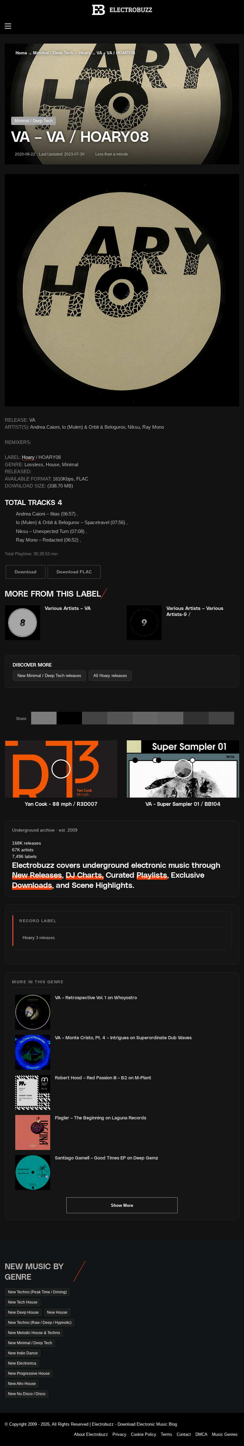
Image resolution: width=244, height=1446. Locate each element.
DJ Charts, (85, 874)
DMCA (201, 1434)
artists (22, 849)
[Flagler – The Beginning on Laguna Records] (32, 1132)
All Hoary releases (110, 675)
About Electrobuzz (91, 1434)
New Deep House (23, 1312)
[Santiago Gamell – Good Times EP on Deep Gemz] (32, 1172)
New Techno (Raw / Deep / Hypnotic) (39, 1322)
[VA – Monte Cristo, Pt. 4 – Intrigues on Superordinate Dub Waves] (32, 1052)
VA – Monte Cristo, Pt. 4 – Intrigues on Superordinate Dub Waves (123, 1037)
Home (20, 53)
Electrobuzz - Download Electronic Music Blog (134, 1424)
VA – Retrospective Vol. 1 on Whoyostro (96, 997)
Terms (166, 1434)
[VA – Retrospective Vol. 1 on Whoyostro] (32, 1012)
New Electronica (22, 1363)
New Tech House (22, 1302)
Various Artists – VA (68, 608)
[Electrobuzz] (122, 9)
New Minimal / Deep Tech (30, 1343)
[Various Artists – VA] (22, 622)
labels (24, 856)
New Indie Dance (23, 1353)
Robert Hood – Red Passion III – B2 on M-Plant (103, 1077)
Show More (122, 1205)
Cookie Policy (143, 1434)
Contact (184, 1434)
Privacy (119, 1434)
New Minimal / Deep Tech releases (49, 675)
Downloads (32, 884)
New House (57, 1312)
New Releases (37, 874)
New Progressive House (29, 1373)
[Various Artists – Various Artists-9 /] (144, 622)
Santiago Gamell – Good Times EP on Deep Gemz (106, 1157)
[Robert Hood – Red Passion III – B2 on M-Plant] (32, 1092)
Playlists (152, 874)
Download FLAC (74, 571)
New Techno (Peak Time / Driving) (37, 1292)
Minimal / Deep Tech (53, 53)
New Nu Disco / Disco (26, 1394)
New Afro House (22, 1383)
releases (26, 843)
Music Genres (225, 1434)
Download (26, 571)
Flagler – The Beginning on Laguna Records (100, 1117)
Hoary (85, 53)
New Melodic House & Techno (34, 1333)
